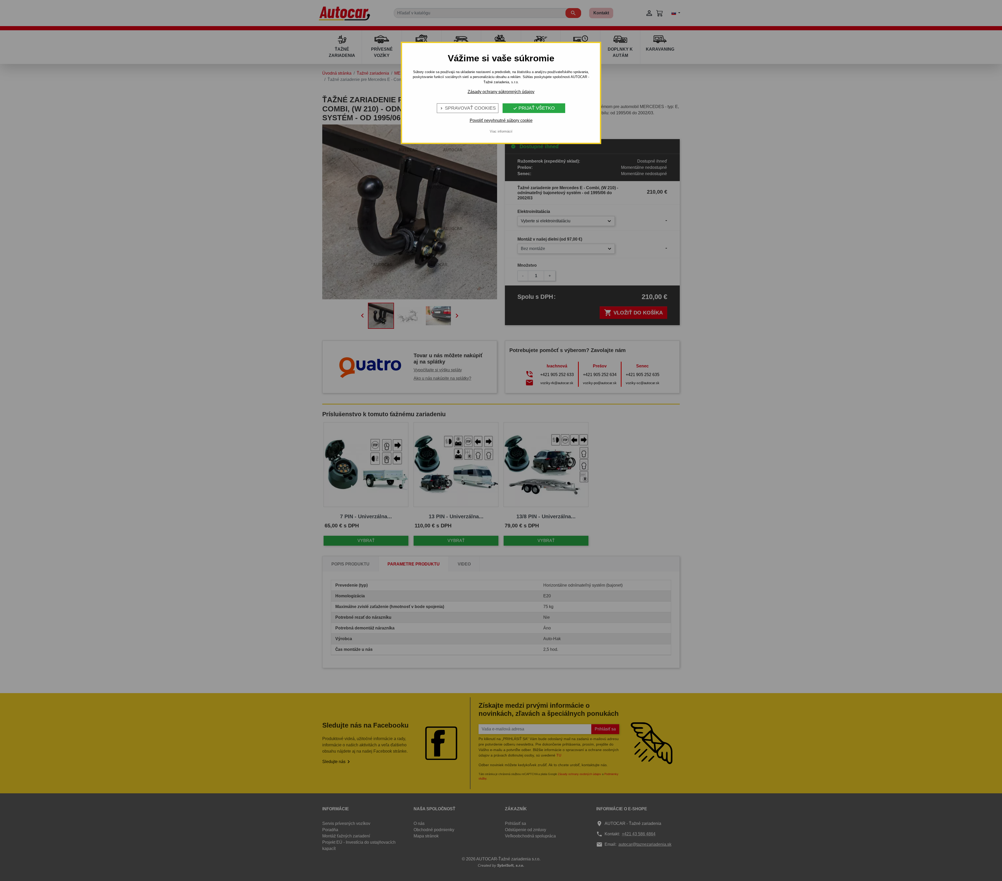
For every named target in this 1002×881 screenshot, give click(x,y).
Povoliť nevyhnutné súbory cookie (501, 120)
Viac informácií (501, 131)
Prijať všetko (534, 108)
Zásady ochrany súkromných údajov (501, 92)
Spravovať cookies (467, 108)
